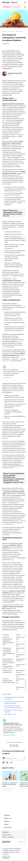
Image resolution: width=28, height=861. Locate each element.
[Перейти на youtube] (7, 842)
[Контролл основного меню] (25, 2)
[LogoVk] (7, 762)
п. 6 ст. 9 (22, 157)
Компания (7, 815)
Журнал (4, 31)
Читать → (10, 783)
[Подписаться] (24, 757)
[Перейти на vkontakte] (3, 842)
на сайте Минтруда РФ (16, 286)
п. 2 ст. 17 (10, 275)
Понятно (6, 857)
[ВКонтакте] (11, 745)
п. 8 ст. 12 (5, 360)
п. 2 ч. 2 (20, 341)
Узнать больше (7, 377)
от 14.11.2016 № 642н (7, 347)
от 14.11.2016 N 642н (7, 524)
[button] (14, 742)
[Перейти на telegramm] (9, 842)
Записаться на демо (9, 735)
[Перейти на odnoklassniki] (5, 842)
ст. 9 (17, 136)
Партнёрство (8, 827)
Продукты (7, 821)
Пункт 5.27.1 (5, 628)
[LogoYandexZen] (3, 762)
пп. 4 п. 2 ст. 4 (13, 548)
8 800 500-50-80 (6, 835)
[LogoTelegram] (11, 762)
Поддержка (5, 832)
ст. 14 (9, 360)
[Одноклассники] (14, 745)
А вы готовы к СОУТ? (10, 714)
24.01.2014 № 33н (18, 390)
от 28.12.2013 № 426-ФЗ (8, 84)
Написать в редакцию (8, 837)
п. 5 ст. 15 (19, 548)
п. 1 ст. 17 (17, 227)
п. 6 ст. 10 (15, 203)
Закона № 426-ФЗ (9, 602)
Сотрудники (11, 31)
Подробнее (5, 854)
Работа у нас (7, 818)
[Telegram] (17, 745)
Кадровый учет (19, 31)
